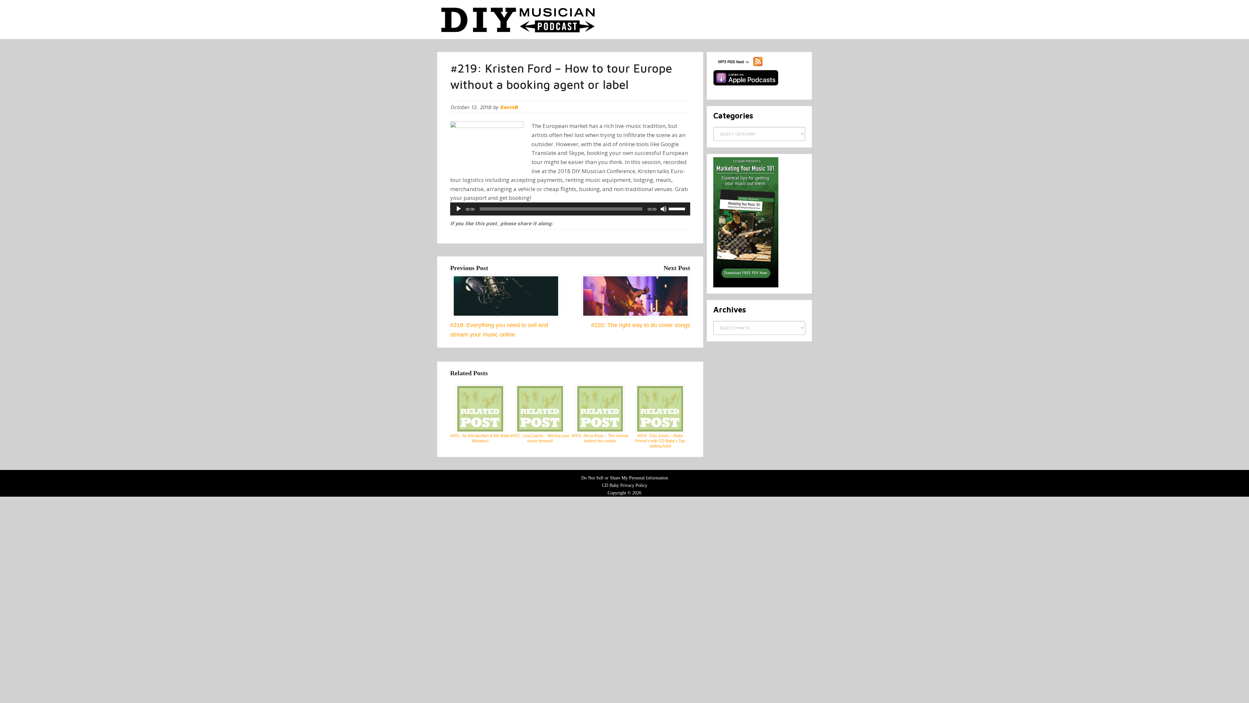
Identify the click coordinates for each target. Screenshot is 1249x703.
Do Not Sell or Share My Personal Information (624, 478)
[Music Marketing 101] (745, 286)
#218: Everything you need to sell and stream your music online (499, 330)
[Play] (458, 209)
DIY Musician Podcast (518, 19)
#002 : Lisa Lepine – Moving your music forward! (540, 438)
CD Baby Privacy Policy (624, 485)
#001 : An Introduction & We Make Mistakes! (480, 438)
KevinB (509, 107)
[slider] (678, 208)
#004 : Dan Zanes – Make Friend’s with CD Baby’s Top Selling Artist (660, 441)
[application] (570, 208)
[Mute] (663, 209)
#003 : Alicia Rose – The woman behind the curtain (600, 438)
